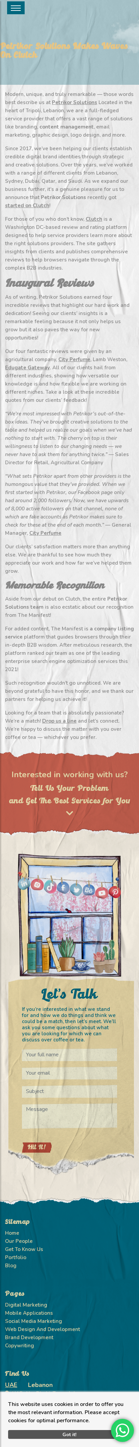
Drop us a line (59, 721)
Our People (19, 1241)
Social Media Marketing (33, 1321)
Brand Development (29, 1337)
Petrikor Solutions (74, 102)
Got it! (69, 1434)
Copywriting (19, 1345)
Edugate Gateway (27, 367)
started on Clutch (27, 205)
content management (66, 126)
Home (12, 1233)
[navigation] (16, 7)
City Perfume (74, 359)
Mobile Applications (29, 1313)
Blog (11, 1265)
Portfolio (15, 1257)
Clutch (94, 219)
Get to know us (24, 1249)
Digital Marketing (26, 1305)
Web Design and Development (42, 1329)
